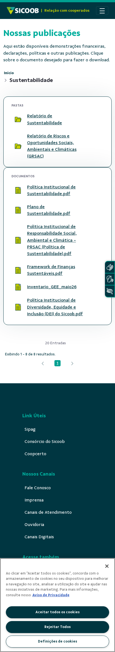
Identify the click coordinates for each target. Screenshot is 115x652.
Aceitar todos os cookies (57, 612)
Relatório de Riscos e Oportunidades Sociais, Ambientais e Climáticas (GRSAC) (51, 146)
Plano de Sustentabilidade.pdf (48, 210)
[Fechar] (107, 566)
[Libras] (109, 267)
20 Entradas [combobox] (55, 343)
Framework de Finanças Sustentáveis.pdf (51, 270)
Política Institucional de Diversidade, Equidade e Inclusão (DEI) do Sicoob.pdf (55, 307)
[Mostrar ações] (96, 119)
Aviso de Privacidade (51, 595)
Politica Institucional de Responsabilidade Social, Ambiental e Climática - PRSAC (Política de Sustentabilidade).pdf (52, 240)
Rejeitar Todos (57, 627)
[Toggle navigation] (102, 10)
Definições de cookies (57, 641)
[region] (57, 605)
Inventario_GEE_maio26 (51, 286)
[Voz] (109, 279)
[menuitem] (30, 429)
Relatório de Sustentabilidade (44, 119)
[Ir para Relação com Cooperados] (23, 10)
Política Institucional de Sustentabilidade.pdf (51, 190)
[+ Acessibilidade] (109, 291)
